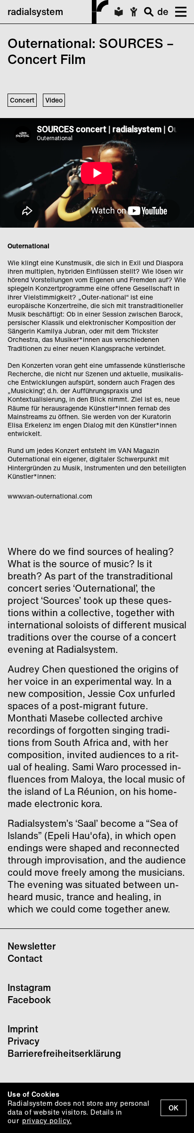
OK (173, 1108)
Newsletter (32, 946)
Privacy (24, 1041)
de (163, 11)
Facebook (29, 999)
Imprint (23, 1029)
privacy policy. (46, 1120)
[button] (177, 12)
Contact (25, 958)
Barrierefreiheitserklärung (64, 1053)
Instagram (29, 987)
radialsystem (35, 11)
